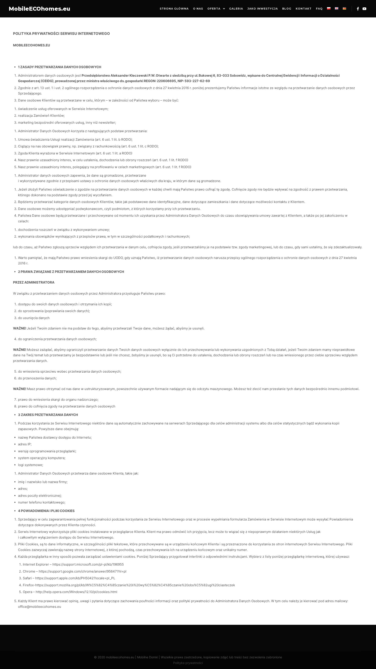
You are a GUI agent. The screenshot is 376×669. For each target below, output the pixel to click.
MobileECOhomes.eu (30, 8)
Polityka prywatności (188, 663)
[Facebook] (358, 9)
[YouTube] (364, 9)
